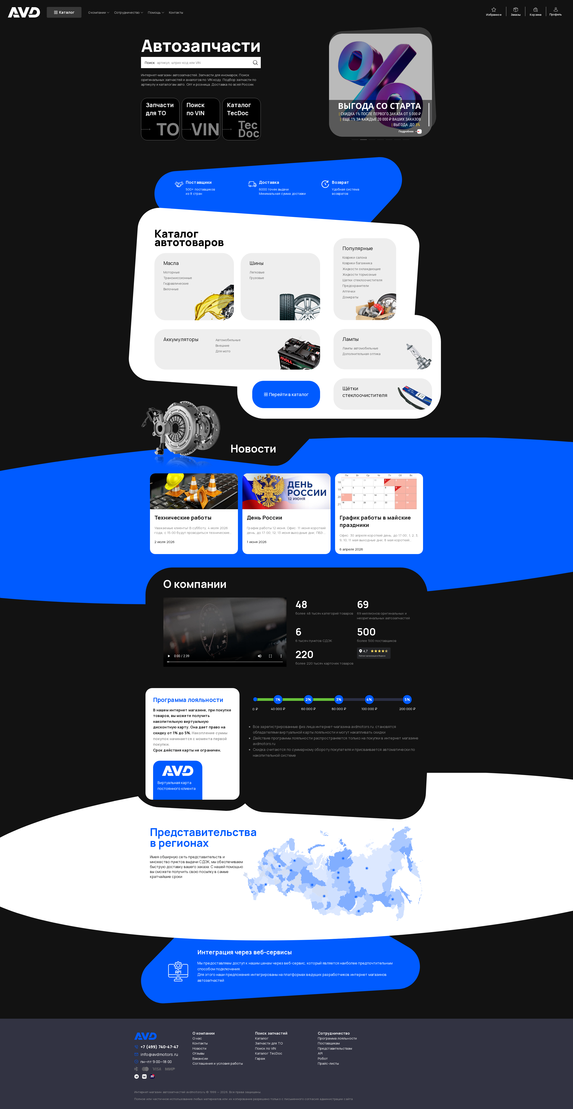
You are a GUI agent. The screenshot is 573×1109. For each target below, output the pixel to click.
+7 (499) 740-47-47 (159, 1046)
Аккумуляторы (180, 339)
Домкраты (350, 297)
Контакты (176, 12)
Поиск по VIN (265, 1048)
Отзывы (198, 1053)
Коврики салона (354, 257)
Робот (323, 1058)
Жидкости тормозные (359, 274)
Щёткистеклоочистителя (364, 392)
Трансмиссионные (177, 278)
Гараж (260, 1058)
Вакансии (200, 1058)
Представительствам (335, 1048)
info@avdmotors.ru (159, 1054)
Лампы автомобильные (360, 348)
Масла (171, 263)
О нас (197, 1038)
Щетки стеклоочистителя (362, 280)
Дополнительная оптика (361, 354)
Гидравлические (176, 283)
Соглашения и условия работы (217, 1063)
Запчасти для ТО (269, 1043)
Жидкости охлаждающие (361, 269)
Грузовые (257, 278)
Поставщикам (329, 1043)
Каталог (262, 1038)
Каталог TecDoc (268, 1053)
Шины (256, 263)
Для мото (223, 351)
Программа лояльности (337, 1038)
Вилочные (171, 289)
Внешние (222, 345)
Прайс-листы (328, 1063)
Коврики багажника (357, 263)
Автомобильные (228, 340)
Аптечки (348, 291)
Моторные (171, 272)
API (320, 1053)
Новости (199, 1048)
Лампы (350, 339)
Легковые (257, 272)
